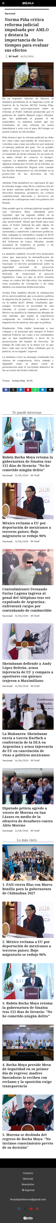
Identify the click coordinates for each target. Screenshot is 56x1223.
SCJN (30, 380)
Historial (28, 1178)
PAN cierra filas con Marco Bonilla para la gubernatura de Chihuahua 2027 (27, 888)
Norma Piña (18, 380)
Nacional (10, 13)
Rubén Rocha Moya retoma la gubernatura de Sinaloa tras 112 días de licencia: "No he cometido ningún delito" (27, 463)
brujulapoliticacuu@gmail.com (28, 1199)
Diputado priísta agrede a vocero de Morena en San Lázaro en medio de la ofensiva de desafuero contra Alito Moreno (27, 817)
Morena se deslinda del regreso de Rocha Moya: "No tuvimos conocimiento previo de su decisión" (27, 1141)
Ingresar (29, 1190)
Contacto (28, 1173)
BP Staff (13, 56)
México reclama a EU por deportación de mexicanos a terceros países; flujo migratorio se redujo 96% (26, 529)
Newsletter (28, 1184)
